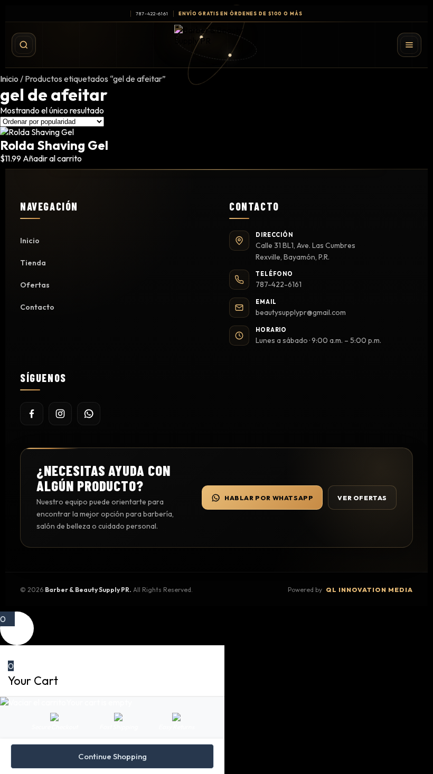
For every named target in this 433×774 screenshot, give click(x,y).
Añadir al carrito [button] (52, 158)
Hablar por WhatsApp (268, 498)
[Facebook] (31, 413)
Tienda (33, 262)
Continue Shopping (112, 756)
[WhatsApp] (88, 413)
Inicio (9, 78)
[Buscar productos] (24, 45)
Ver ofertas (362, 498)
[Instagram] (60, 413)
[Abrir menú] (409, 45)
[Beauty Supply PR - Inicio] (216, 45)
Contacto (37, 307)
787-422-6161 (152, 13)
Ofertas (35, 285)
